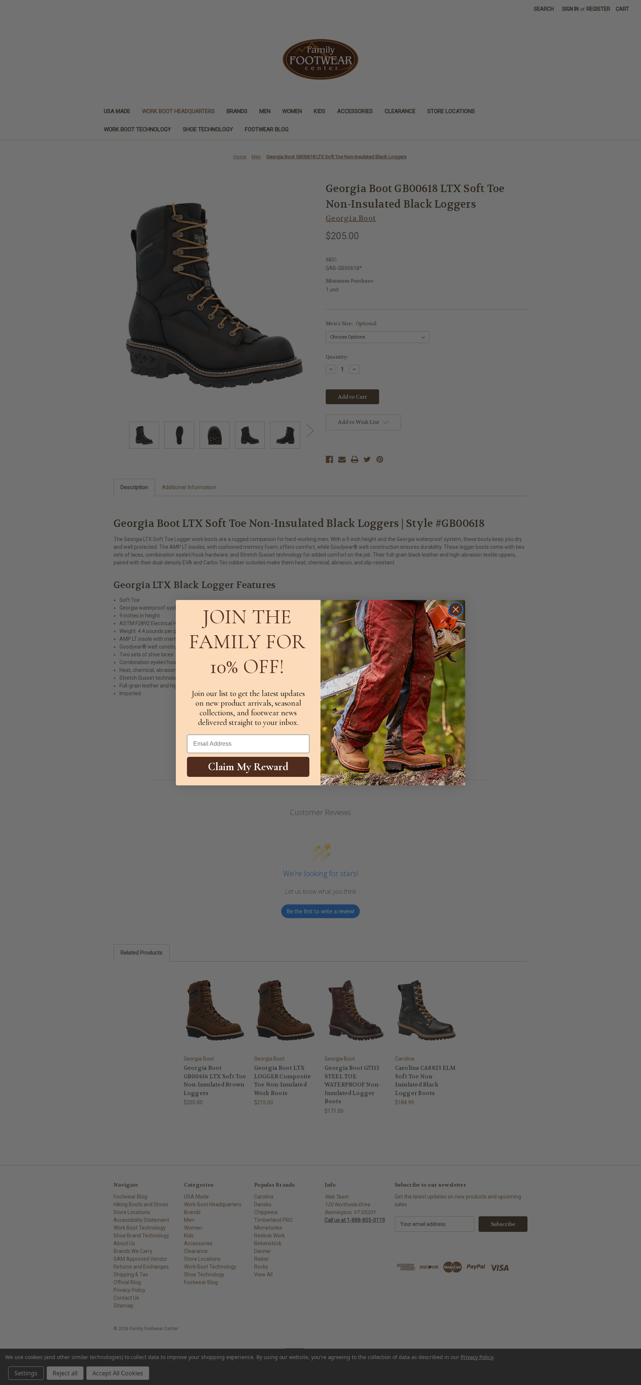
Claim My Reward (248, 767)
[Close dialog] (455, 609)
